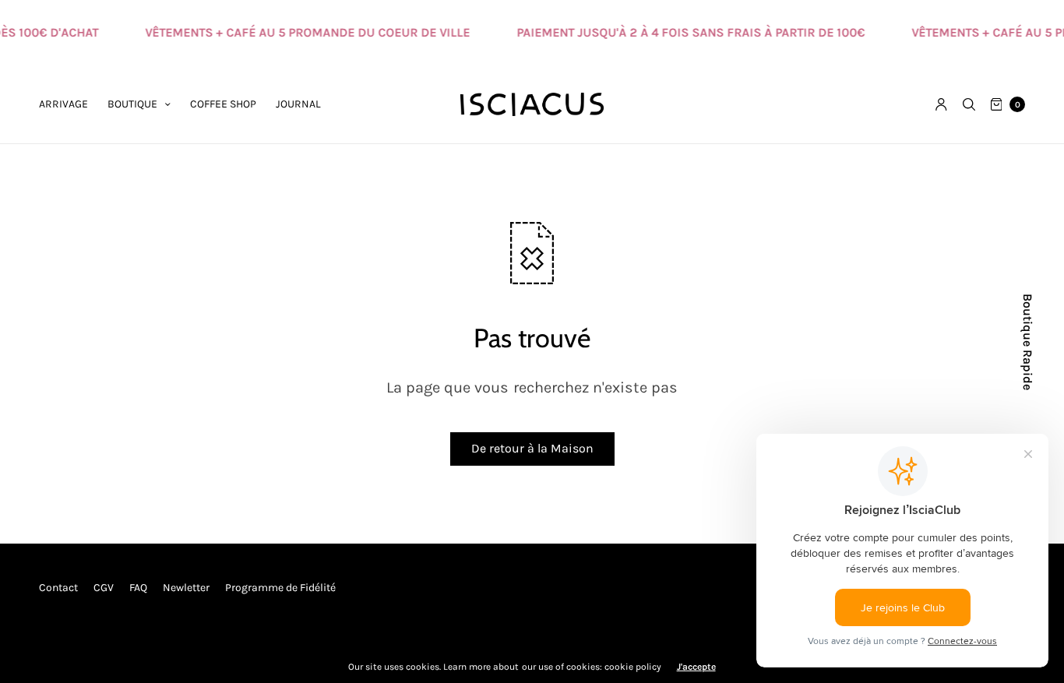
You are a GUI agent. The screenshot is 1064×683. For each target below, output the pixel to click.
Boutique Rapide (1027, 342)
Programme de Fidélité (280, 587)
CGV (103, 587)
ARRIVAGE (63, 104)
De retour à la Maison (532, 448)
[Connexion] (941, 104)
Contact (58, 587)
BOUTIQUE (132, 104)
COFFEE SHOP (223, 104)
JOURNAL (298, 104)
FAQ (138, 587)
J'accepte (696, 666)
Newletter (186, 587)
